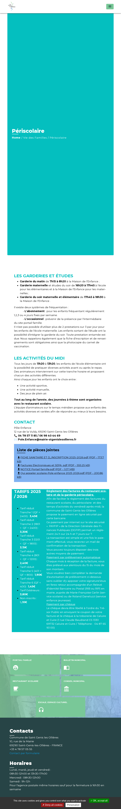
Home (16, 137)
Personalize (73, 805)
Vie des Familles (35, 137)
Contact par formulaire (25, 753)
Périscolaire (58, 137)
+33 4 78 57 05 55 (21, 749)
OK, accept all (100, 800)
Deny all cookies (53, 805)
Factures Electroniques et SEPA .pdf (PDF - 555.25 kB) (53, 465)
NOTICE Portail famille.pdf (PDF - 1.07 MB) (46, 469)
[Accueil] (25, 6)
